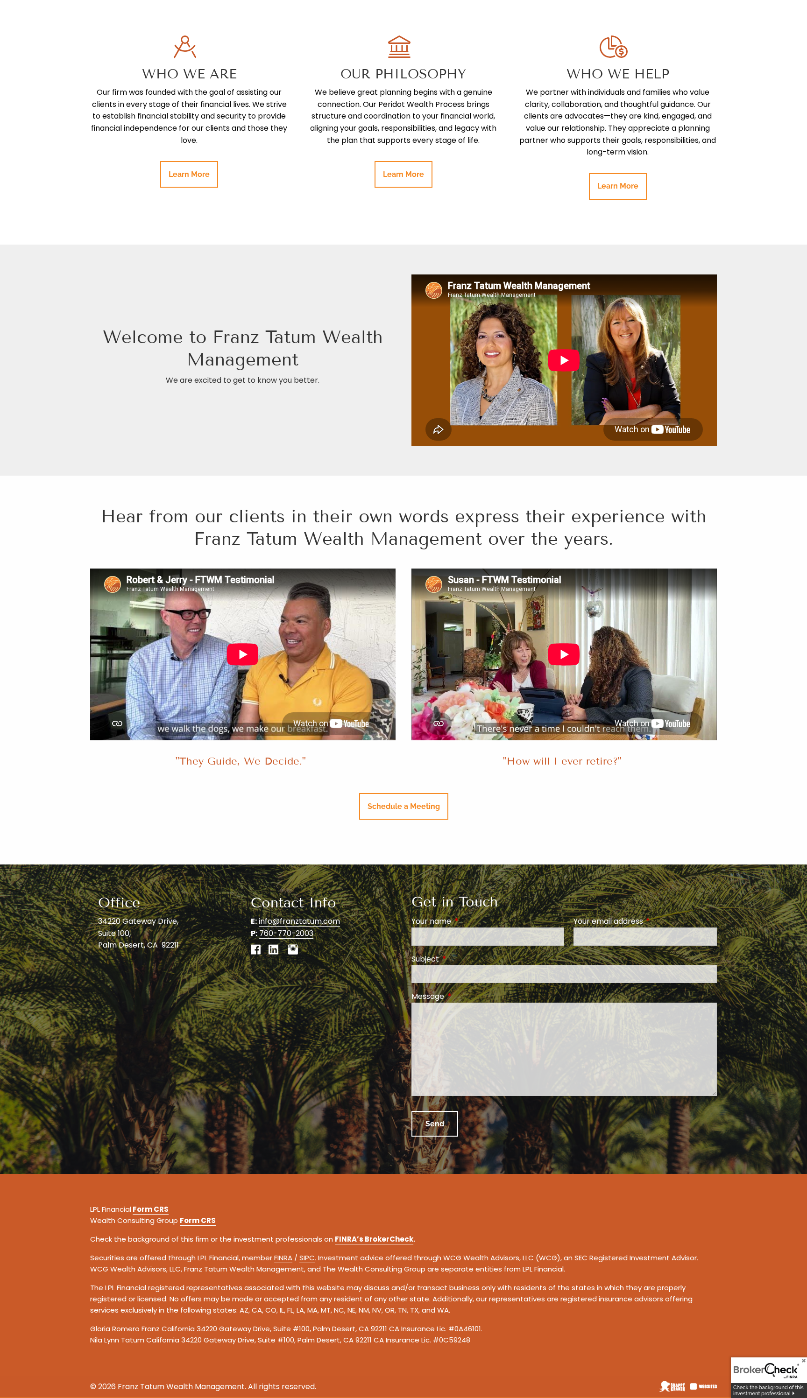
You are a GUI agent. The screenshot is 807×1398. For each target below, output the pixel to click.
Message (465, 996)
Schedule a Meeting (404, 806)
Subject (462, 959)
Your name (468, 921)
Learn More (189, 174)
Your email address (645, 921)
